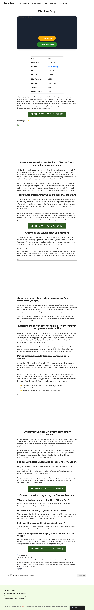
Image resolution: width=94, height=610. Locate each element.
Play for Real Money (47, 44)
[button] (88, 2)
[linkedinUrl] (21, 569)
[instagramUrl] (18, 569)
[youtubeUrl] (19, 569)
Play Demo (47, 38)
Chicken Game (9, 3)
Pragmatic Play (53, 67)
